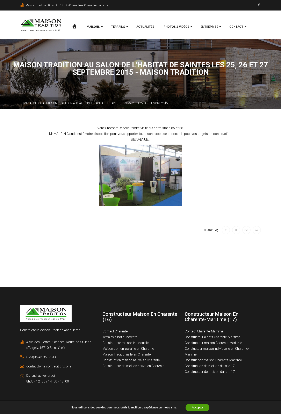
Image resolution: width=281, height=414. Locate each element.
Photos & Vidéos (176, 26)
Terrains (118, 26)
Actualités (145, 26)
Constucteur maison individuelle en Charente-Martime (217, 351)
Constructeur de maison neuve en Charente (133, 366)
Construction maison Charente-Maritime (213, 360)
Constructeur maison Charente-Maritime (213, 343)
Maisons (93, 26)
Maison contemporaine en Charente (128, 349)
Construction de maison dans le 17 (210, 366)
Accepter (197, 407)
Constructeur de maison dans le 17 (210, 372)
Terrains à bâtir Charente (119, 337)
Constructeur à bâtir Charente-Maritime (212, 337)
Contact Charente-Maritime (204, 331)
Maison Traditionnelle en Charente (126, 354)
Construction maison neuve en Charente (131, 360)
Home (24, 103)
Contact (236, 26)
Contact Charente (115, 331)
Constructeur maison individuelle (125, 343)
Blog (37, 103)
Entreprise (209, 26)
